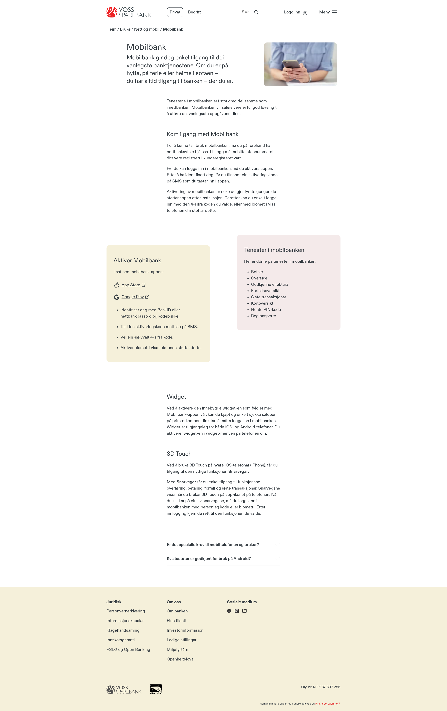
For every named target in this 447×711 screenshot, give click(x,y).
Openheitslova (180, 659)
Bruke (125, 29)
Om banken (177, 611)
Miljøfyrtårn (177, 649)
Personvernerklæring (126, 611)
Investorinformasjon (185, 630)
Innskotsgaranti (121, 640)
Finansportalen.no (326, 703)
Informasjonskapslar (125, 620)
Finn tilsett (176, 620)
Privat (175, 12)
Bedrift (194, 12)
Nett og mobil (146, 29)
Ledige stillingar (181, 640)
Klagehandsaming (123, 630)
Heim (111, 29)
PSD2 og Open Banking (128, 649)
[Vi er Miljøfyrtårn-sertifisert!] (156, 693)
